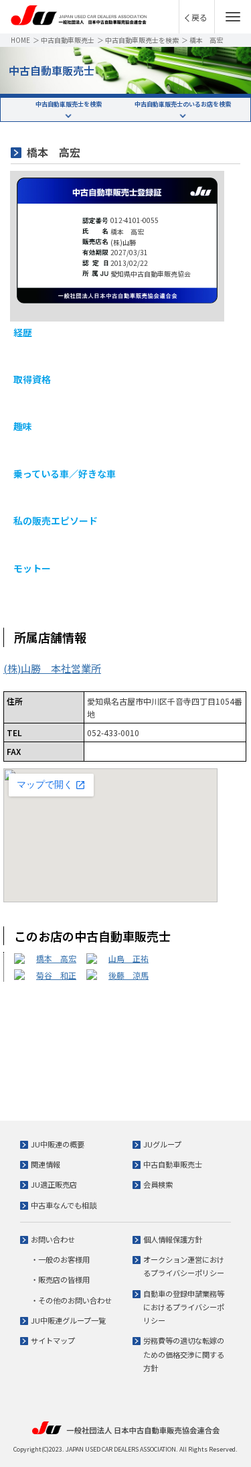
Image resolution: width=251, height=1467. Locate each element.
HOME (20, 40)
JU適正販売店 (54, 1184)
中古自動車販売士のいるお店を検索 (183, 104)
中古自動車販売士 (67, 40)
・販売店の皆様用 (60, 1279)
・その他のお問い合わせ (71, 1300)
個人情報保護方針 (172, 1239)
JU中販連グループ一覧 (68, 1320)
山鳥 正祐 (128, 958)
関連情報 (45, 1164)
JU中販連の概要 (57, 1144)
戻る (199, 17)
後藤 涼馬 (128, 975)
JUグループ (162, 1144)
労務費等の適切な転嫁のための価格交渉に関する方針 (183, 1354)
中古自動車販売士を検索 (142, 40)
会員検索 (158, 1184)
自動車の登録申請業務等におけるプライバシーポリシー (183, 1307)
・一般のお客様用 (60, 1259)
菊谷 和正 (56, 975)
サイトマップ (53, 1340)
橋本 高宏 (56, 958)
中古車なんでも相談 (63, 1205)
